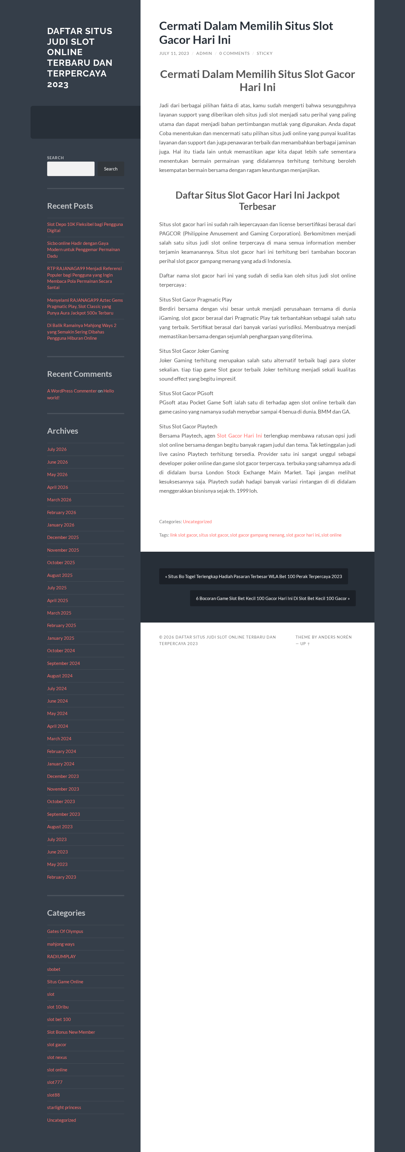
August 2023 (60, 826)
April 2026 (57, 487)
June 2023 (57, 851)
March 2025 (59, 612)
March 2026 (59, 499)
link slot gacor (183, 534)
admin (204, 53)
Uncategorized (61, 1120)
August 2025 (60, 575)
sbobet (53, 969)
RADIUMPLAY (61, 956)
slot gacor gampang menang (257, 534)
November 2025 (63, 550)
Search (55, 157)
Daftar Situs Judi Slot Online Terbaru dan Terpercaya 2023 (80, 57)
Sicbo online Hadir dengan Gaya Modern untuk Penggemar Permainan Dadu (83, 249)
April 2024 (57, 726)
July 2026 (57, 449)
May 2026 (57, 474)
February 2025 (61, 625)
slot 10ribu (57, 1006)
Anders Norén (335, 637)
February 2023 (61, 877)
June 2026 (57, 462)
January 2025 (60, 638)
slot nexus (57, 1057)
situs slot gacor (213, 534)
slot (51, 994)
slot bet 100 (59, 1019)
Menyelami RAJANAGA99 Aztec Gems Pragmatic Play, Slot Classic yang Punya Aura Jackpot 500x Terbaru (85, 306)
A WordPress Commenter (72, 390)
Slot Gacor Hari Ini (239, 435)
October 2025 (61, 562)
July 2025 (57, 587)
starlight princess (64, 1107)
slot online (57, 1069)
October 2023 (61, 801)
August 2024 (60, 675)
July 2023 (57, 839)
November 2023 (63, 789)
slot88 (53, 1094)
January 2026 (60, 524)
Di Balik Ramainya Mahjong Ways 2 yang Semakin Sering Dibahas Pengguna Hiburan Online (82, 332)
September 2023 (63, 814)
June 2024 (57, 700)
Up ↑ (305, 643)
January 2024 (60, 763)
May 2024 (57, 713)
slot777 (55, 1082)
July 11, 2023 (174, 53)
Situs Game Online (65, 981)
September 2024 (63, 663)
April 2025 (57, 600)
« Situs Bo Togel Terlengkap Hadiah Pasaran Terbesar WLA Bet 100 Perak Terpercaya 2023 (253, 576)
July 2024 (57, 688)
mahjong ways (61, 944)
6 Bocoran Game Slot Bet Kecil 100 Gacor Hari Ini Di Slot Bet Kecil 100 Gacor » (273, 598)
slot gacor (56, 1044)
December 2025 (63, 537)
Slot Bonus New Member (71, 1032)
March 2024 (59, 738)
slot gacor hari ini (303, 534)
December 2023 (63, 776)
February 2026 (61, 512)
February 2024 (61, 751)
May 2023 (57, 864)
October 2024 (61, 650)
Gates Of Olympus (65, 931)
